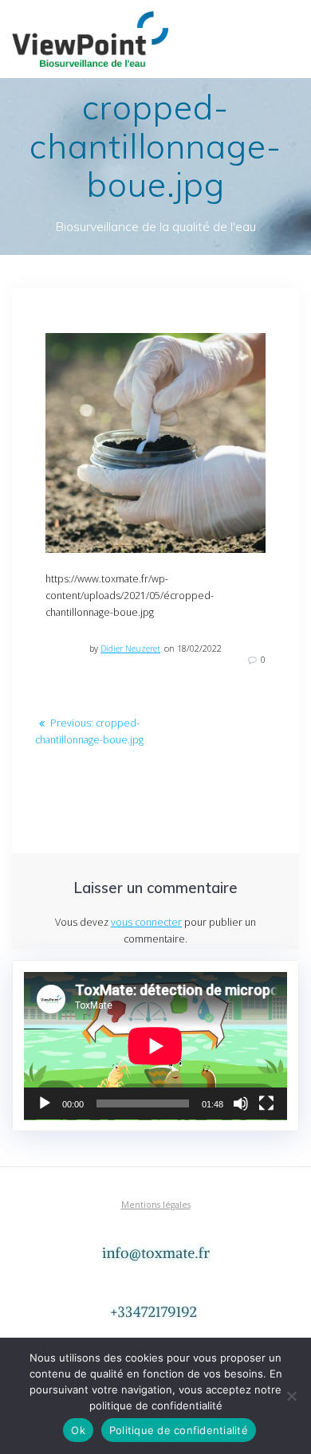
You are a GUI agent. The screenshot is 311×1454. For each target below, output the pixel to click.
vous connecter (146, 922)
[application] (155, 1046)
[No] (291, 1396)
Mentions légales (156, 1204)
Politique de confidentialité (178, 1430)
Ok (78, 1430)
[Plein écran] (266, 1103)
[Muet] (241, 1103)
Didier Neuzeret (130, 648)
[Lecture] (45, 1103)
